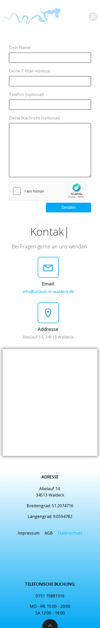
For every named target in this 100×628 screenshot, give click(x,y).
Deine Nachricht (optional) (34, 118)
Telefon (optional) (26, 94)
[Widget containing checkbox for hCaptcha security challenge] (47, 191)
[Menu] (93, 16)
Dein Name (20, 47)
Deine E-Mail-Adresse (29, 71)
